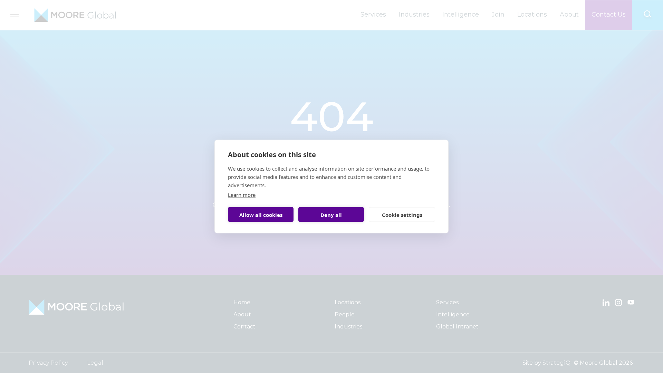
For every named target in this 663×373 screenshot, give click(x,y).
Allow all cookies (260, 214)
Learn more (242, 194)
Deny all (331, 214)
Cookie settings (402, 214)
